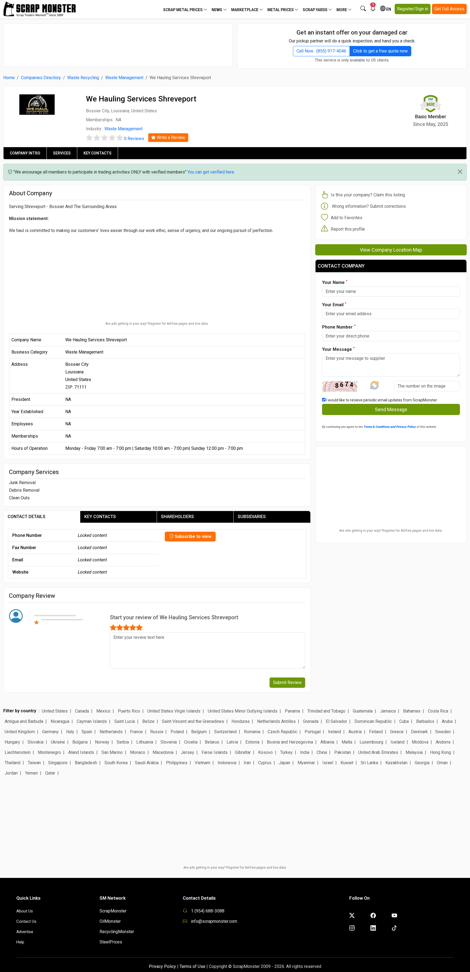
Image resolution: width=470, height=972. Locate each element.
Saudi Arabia (147, 762)
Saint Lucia (124, 721)
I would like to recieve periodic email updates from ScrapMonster (381, 400)
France (136, 731)
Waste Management (124, 77)
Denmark (419, 731)
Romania (252, 731)
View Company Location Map (391, 250)
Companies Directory (41, 77)
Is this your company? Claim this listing (368, 194)
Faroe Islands (215, 752)
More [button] (342, 10)
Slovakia (35, 742)
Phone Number (338, 327)
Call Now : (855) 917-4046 (321, 51)
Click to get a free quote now (380, 51)
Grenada (311, 721)
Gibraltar (243, 752)
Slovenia (168, 742)
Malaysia (414, 752)
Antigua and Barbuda (24, 721)
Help (20, 942)
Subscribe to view (192, 536)
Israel (327, 762)
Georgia (422, 762)
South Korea (116, 762)
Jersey (187, 752)
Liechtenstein (17, 752)
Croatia (190, 742)
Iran (247, 762)
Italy (70, 731)
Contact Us (26, 921)
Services (62, 153)
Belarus (212, 742)
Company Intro (25, 153)
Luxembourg (371, 742)
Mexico (103, 711)
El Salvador (336, 721)
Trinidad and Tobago (326, 711)
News (217, 10)
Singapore (57, 762)
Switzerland (225, 731)
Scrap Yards (315, 10)
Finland (376, 731)
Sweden (443, 731)
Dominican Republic (373, 721)
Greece (397, 731)
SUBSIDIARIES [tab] (252, 516)
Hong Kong (440, 752)
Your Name (334, 282)
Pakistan (342, 752)
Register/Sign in (412, 8)
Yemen (31, 773)
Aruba (447, 721)
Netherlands (111, 731)
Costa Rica (438, 711)
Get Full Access (449, 8)
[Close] (459, 171)
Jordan (11, 773)
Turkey (286, 752)
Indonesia (227, 762)
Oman (442, 762)
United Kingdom (20, 731)
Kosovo (265, 752)
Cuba (404, 721)
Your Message (338, 349)
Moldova (420, 742)
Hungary (12, 742)
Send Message (391, 409)
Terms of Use (192, 966)
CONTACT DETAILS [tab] (26, 516)
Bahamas (411, 711)
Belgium (199, 731)
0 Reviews (134, 138)
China (322, 752)
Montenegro (49, 752)
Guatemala (363, 711)
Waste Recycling (83, 77)
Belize (148, 721)
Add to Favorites (346, 217)
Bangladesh (86, 762)
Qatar (50, 773)
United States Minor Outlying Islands (242, 711)
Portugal (313, 731)
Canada (82, 711)
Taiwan (34, 762)
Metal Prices (281, 10)
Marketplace (245, 10)
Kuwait (347, 762)
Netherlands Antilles (276, 721)
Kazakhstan (396, 762)
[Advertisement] (118, 42)
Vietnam (202, 762)
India (304, 752)
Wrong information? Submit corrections (369, 206)
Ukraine (58, 742)
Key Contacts (98, 153)
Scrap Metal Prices (183, 10)
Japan (284, 762)
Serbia (123, 742)
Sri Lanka (369, 762)
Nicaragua (60, 721)
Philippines (176, 762)
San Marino (112, 752)
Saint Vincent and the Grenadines (193, 721)
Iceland (397, 742)
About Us (24, 911)
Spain (87, 731)
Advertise (24, 931)
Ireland (334, 731)
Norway (102, 742)
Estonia (252, 742)
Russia (156, 731)
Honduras (240, 721)
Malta (347, 742)
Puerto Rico (129, 711)
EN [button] (388, 9)
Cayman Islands (92, 721)
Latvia (232, 742)
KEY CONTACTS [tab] (100, 516)
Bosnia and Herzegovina (290, 742)
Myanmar (306, 762)
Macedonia (163, 752)
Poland (177, 731)
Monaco (137, 752)
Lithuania (144, 742)
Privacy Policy (162, 966)
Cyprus (264, 762)
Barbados (425, 721)
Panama (292, 711)
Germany (50, 731)
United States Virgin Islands (173, 711)
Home (9, 77)
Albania (327, 742)
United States (55, 711)
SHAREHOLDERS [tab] (177, 516)
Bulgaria (80, 742)
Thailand (12, 762)
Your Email (334, 304)
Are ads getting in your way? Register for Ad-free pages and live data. (157, 324)
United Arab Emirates (378, 752)
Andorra (443, 742)
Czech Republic (282, 731)
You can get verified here (210, 172)
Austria (355, 731)
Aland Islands (81, 752)
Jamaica (388, 711)
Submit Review (287, 682)
